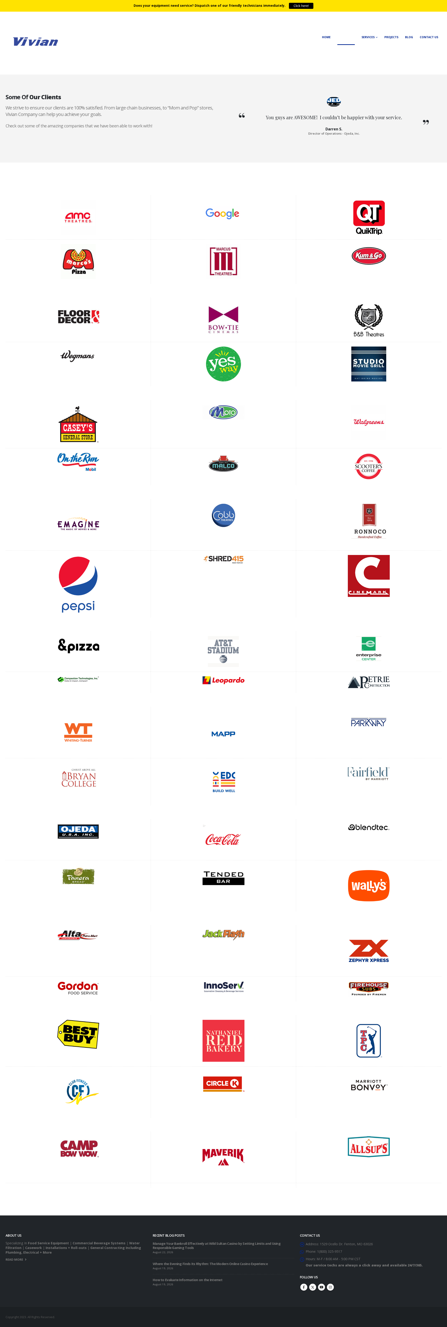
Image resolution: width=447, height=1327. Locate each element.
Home (326, 37)
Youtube (321, 1287)
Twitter (312, 1287)
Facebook (303, 1287)
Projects (391, 37)
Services (368, 37)
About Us (344, 37)
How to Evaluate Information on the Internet (187, 1280)
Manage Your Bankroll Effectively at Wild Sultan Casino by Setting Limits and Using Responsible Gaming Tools (217, 1245)
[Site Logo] (35, 41)
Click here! (301, 5)
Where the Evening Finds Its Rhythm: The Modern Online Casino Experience (210, 1264)
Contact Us (429, 37)
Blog (409, 37)
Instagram (330, 1287)
